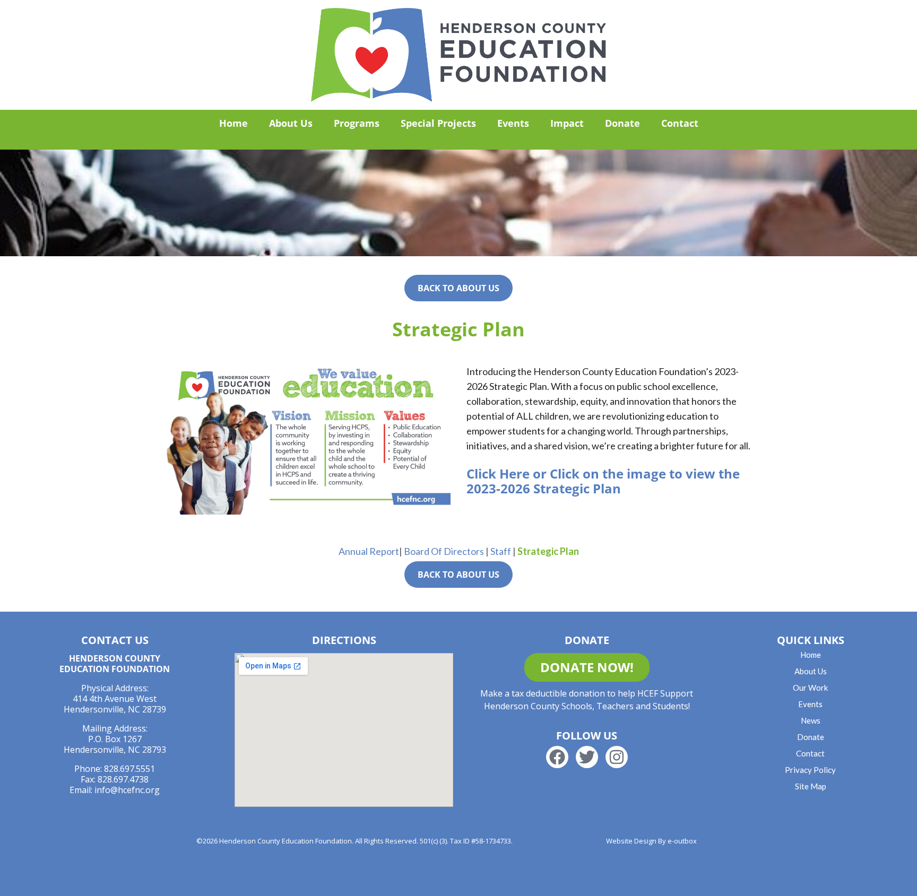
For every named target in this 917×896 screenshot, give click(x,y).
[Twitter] (587, 757)
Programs (356, 123)
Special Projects (438, 123)
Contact (679, 123)
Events (513, 123)
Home (233, 123)
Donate (622, 123)
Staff (500, 551)
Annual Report (369, 551)
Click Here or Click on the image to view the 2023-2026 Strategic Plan (603, 481)
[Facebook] (557, 757)
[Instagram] (616, 757)
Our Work (810, 687)
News (810, 720)
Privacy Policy (810, 770)
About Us (291, 123)
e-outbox (682, 841)
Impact (567, 123)
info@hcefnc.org (127, 790)
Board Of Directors (444, 551)
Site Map (810, 786)
